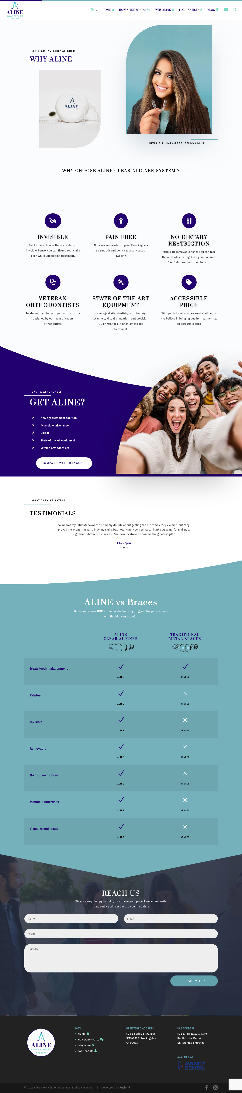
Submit (194, 981)
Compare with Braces (62, 463)
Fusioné (125, 1087)
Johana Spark (124, 543)
